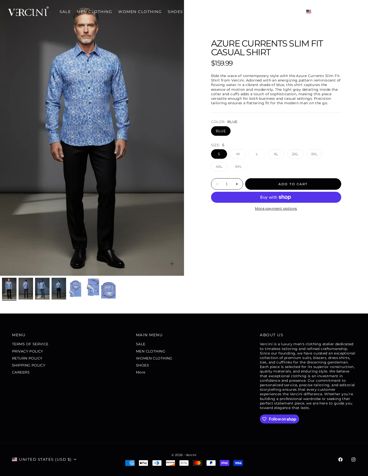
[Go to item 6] (92, 288)
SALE (65, 11)
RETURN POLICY (27, 358)
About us (271, 334)
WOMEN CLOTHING (140, 11)
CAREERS (21, 372)
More (196, 11)
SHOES (175, 11)
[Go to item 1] (9, 289)
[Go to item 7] (108, 288)
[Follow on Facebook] (340, 459)
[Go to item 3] (42, 289)
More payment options (276, 208)
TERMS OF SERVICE (30, 344)
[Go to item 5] (75, 288)
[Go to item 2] (26, 289)
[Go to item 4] (59, 289)
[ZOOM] (172, 264)
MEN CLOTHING (94, 11)
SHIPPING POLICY (28, 365)
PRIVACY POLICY (27, 351)
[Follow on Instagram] (353, 459)
